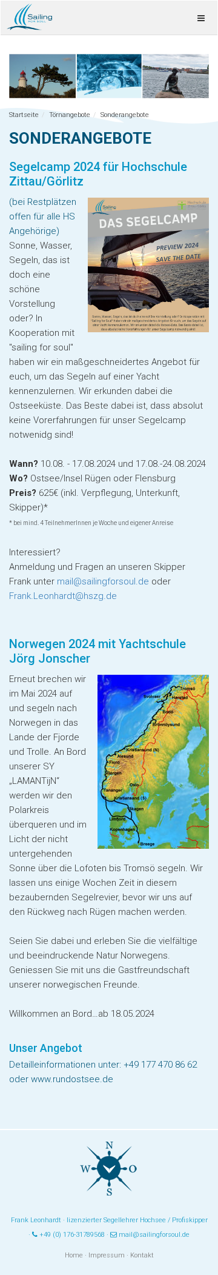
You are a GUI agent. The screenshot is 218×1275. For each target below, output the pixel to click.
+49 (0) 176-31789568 (72, 1235)
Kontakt (142, 1255)
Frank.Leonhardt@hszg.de (63, 596)
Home (74, 1255)
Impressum (106, 1255)
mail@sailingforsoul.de (103, 581)
